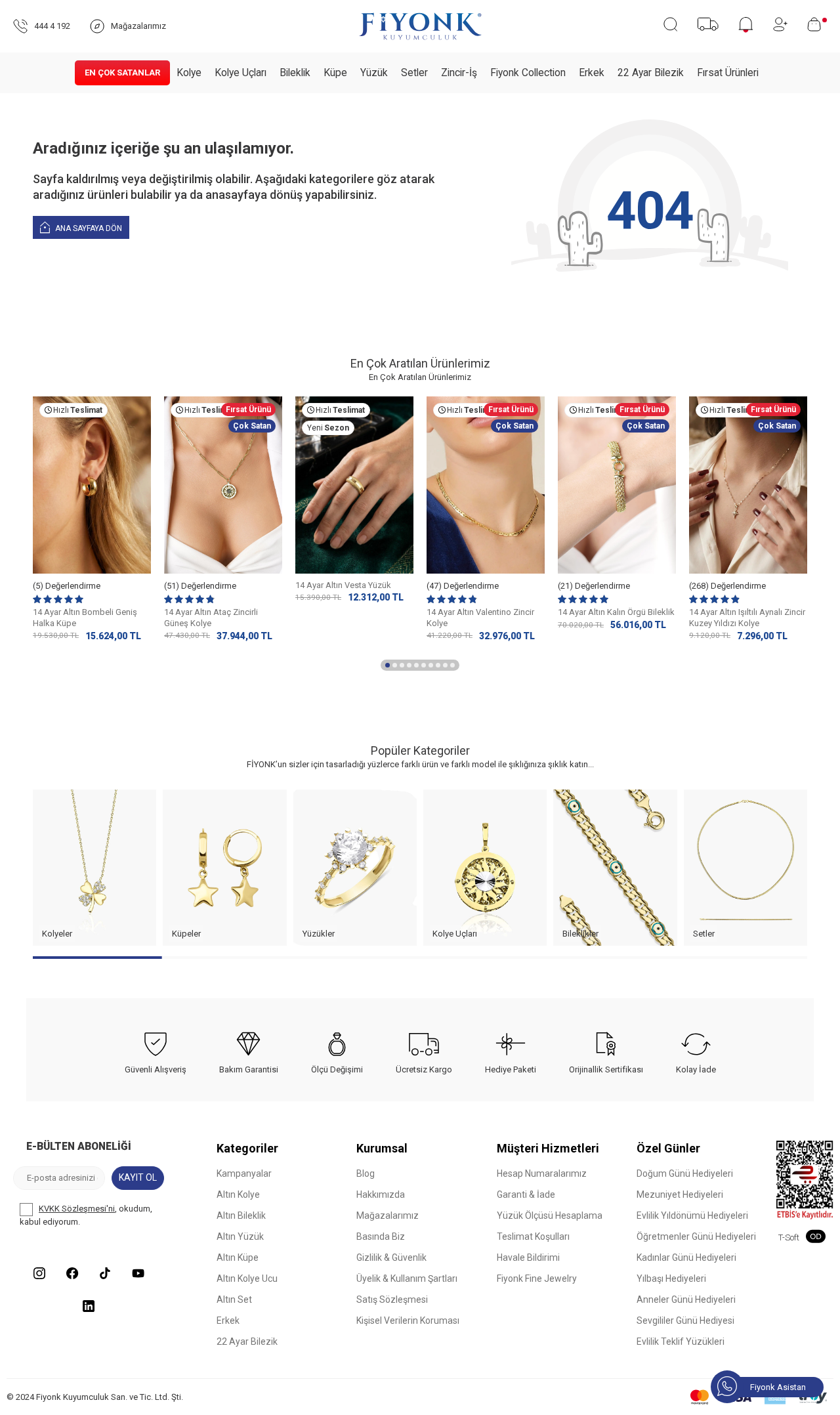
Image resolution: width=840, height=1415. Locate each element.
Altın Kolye (238, 1194)
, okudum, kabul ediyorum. (86, 1215)
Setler (414, 73)
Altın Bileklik (241, 1215)
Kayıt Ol (138, 1177)
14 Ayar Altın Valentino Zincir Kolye (480, 617)
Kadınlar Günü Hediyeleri (686, 1257)
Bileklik (295, 73)
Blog (365, 1173)
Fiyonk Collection (528, 73)
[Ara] (670, 24)
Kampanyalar (244, 1173)
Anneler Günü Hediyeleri (686, 1299)
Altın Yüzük (240, 1236)
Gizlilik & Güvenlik (391, 1257)
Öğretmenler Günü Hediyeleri (696, 1236)
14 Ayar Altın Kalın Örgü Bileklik (616, 612)
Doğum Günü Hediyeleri (685, 1173)
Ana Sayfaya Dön (87, 228)
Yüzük (374, 73)
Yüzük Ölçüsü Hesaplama (549, 1215)
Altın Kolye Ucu (247, 1278)
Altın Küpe (238, 1257)
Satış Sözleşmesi (392, 1299)
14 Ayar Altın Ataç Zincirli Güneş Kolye (211, 617)
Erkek (591, 73)
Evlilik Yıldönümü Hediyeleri (692, 1215)
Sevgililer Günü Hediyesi (685, 1320)
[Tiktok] (105, 1273)
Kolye (189, 73)
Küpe (335, 73)
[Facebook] (72, 1273)
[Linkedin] (88, 1306)
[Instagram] (39, 1273)
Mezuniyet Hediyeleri (680, 1194)
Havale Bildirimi (528, 1257)
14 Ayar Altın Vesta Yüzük (343, 585)
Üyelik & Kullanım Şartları (406, 1278)
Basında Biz (380, 1236)
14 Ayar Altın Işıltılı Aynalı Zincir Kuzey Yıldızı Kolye (747, 617)
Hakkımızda (380, 1194)
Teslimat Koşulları (533, 1236)
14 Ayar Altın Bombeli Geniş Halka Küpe (85, 617)
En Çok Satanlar (122, 72)
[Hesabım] (780, 24)
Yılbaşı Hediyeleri (671, 1278)
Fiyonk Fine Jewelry (537, 1278)
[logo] (420, 26)
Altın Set (234, 1299)
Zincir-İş (459, 73)
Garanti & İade (526, 1194)
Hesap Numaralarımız (542, 1173)
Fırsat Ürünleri (728, 73)
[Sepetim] (817, 24)
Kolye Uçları (240, 73)
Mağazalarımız (387, 1215)
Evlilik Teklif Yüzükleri (680, 1341)
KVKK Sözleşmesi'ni (77, 1209)
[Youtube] (138, 1273)
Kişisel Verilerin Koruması (407, 1320)
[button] (387, 665)
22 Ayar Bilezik (651, 73)
